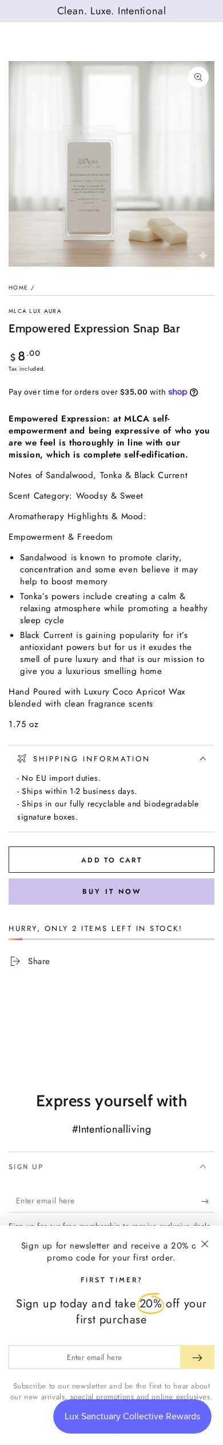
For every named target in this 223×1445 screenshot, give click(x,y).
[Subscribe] (207, 1201)
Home (18, 287)
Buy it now (111, 891)
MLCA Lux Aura (35, 311)
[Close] (204, 1244)
